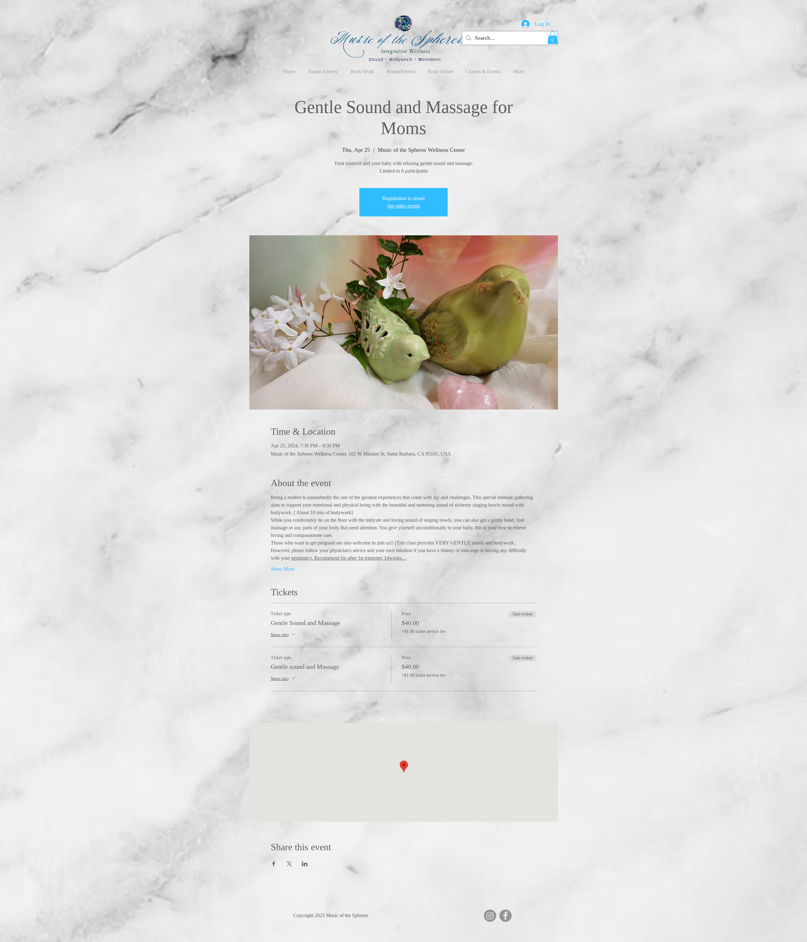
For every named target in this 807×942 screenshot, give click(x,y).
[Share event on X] (289, 863)
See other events (403, 206)
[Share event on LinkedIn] (305, 863)
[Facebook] (505, 916)
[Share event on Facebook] (274, 863)
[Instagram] (490, 916)
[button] (552, 37)
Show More (282, 569)
